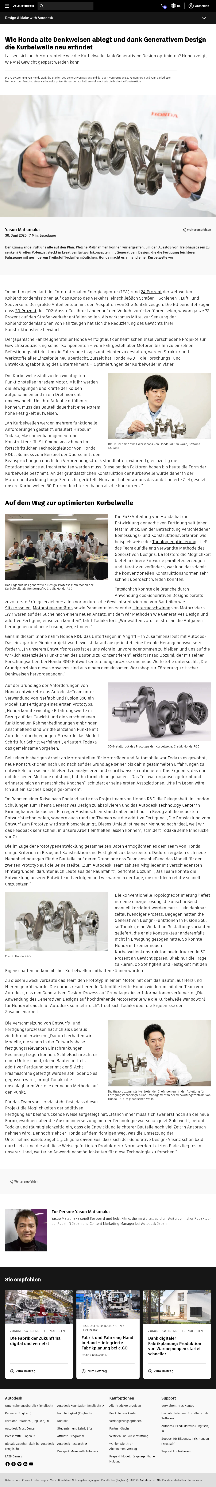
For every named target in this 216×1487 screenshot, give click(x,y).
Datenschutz (12, 1480)
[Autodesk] (24, 6)
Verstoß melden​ (60, 1480)
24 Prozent (151, 292)
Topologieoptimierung (174, 542)
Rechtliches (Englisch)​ (114, 1480)
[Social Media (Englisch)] (19, 1464)
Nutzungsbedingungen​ (85, 1480)
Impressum (195, 1480)
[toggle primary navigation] (9, 6)
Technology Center (176, 805)
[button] (23, 1371)
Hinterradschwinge (151, 608)
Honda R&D (123, 358)
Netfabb (47, 698)
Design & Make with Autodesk (29, 17)
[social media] (19, 1464)
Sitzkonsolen (18, 608)
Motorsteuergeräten (53, 608)
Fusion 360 (76, 698)
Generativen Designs (135, 554)
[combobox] (65, 6)
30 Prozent (25, 311)
